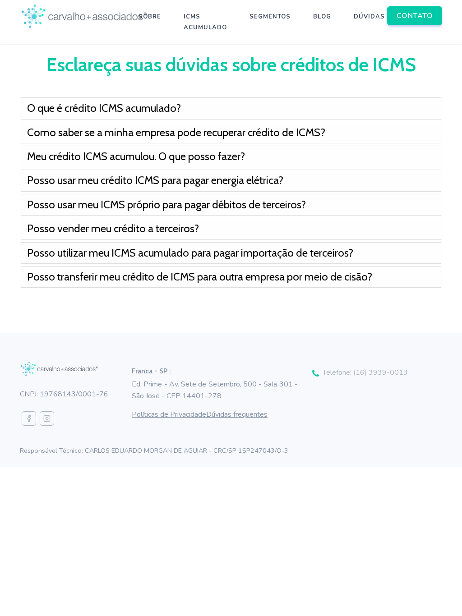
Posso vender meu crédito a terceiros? (113, 228)
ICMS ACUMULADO (205, 22)
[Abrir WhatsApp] (439, 593)
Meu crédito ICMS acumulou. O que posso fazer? (136, 156)
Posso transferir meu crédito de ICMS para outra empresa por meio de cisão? (199, 276)
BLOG (322, 17)
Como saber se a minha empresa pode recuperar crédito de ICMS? (176, 132)
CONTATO (415, 16)
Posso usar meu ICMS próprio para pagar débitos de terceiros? (166, 204)
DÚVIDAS (369, 17)
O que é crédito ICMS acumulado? (104, 108)
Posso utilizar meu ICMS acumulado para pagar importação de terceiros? (190, 252)
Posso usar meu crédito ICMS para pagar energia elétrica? (155, 180)
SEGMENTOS (270, 17)
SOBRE (150, 17)
